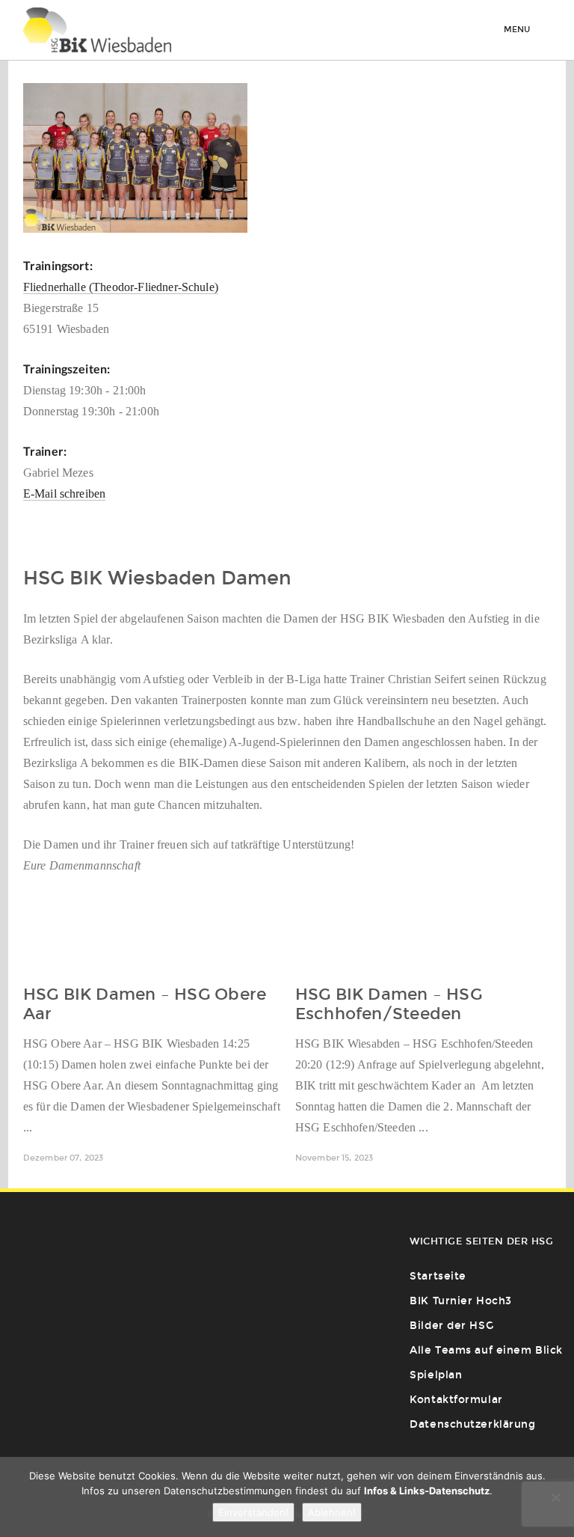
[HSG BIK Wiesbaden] (97, 30)
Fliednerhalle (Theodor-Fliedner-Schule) (120, 287)
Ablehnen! (332, 1512)
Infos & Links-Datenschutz (427, 1491)
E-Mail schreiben (64, 493)
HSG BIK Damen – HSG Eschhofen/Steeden (388, 1004)
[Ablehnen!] (555, 1497)
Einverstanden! (253, 1512)
